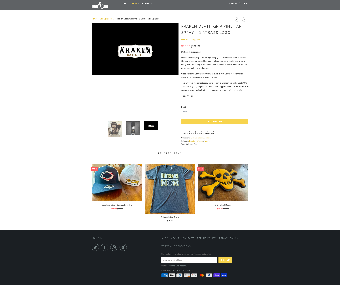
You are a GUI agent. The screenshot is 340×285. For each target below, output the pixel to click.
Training (208, 137)
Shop (135, 4)
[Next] (244, 19)
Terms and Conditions (176, 246)
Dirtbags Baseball (197, 137)
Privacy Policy (228, 238)
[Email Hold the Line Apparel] (124, 247)
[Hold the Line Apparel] (105, 5)
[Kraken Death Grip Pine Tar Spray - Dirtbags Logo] (138, 71)
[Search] (240, 3)
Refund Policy (206, 238)
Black (184, 107)
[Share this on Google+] (207, 133)
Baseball (192, 141)
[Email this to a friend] (213, 133)
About (126, 4)
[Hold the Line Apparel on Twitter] (96, 247)
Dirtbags (200, 141)
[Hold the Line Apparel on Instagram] (114, 247)
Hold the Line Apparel (190, 39)
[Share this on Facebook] (195, 133)
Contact (147, 4)
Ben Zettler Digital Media (182, 270)
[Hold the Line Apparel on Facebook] (105, 247)
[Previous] (237, 19)
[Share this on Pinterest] (201, 133)
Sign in (233, 4)
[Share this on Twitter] (189, 133)
